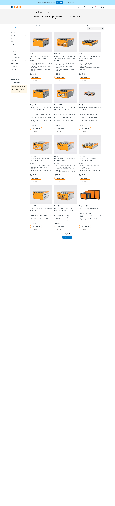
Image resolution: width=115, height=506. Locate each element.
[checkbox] (30, 80)
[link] (16, 7)
